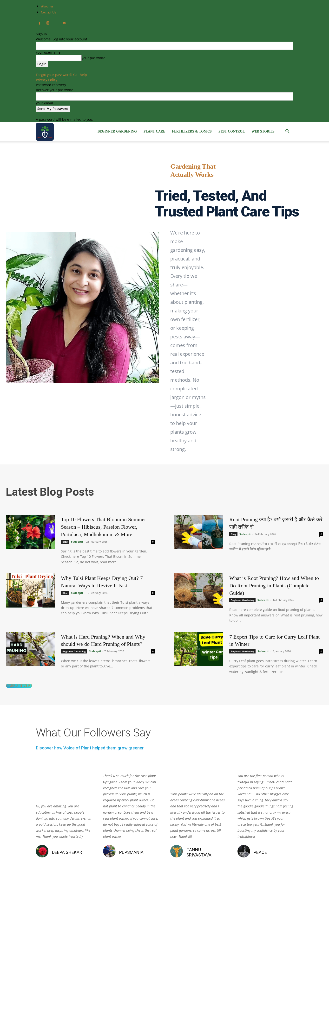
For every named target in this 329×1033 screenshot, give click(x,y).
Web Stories (263, 131)
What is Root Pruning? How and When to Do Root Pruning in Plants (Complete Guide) (274, 585)
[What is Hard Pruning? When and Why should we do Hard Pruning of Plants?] (30, 649)
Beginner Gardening (117, 131)
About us (47, 6)
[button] (287, 132)
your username (48, 52)
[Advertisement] (164, 959)
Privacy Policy (46, 79)
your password (93, 58)
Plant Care (154, 131)
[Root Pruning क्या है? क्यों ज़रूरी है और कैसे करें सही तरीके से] (198, 532)
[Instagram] (47, 23)
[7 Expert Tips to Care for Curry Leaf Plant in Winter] (198, 649)
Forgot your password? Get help (61, 74)
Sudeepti (77, 541)
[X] (55, 22)
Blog (65, 541)
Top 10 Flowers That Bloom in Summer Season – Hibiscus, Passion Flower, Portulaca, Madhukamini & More (103, 526)
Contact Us (48, 12)
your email (44, 103)
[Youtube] (64, 23)
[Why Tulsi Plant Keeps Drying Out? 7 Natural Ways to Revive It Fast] (30, 590)
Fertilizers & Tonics (192, 131)
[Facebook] (39, 23)
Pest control (231, 131)
